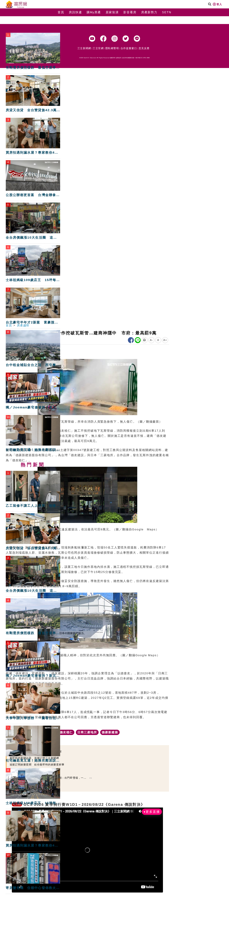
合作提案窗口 (129, 48)
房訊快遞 (75, 12)
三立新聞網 (84, 48)
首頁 (61, 12)
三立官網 (98, 48)
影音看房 (129, 12)
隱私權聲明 (112, 48)
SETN (166, 12)
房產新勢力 (149, 12)
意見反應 (144, 48)
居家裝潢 (112, 12)
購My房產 (94, 12)
